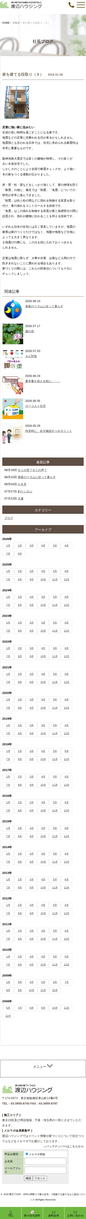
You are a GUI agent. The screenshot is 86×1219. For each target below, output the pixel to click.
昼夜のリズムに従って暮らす (44, 306)
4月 (43, 545)
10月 (43, 579)
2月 (20, 545)
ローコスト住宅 (35, 406)
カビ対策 (31, 356)
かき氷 (22, 484)
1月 (8, 545)
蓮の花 (29, 331)
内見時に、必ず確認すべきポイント (48, 431)
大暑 (21, 498)
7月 (8, 553)
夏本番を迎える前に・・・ (42, 381)
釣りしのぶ (25, 491)
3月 (32, 545)
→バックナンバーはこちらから (63, 1146)
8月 (20, 553)
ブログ (8, 518)
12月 (66, 579)
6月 (67, 545)
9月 (32, 579)
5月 (55, 545)
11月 (55, 579)
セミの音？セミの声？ (32, 470)
